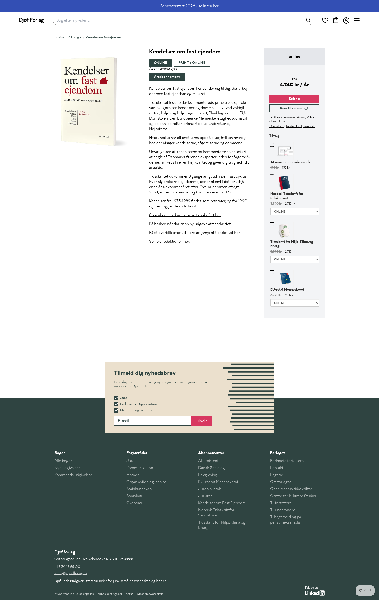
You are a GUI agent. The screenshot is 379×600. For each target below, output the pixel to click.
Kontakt (276, 467)
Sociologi (134, 496)
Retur (129, 594)
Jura (130, 460)
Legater (276, 475)
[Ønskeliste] (325, 20)
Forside (59, 37)
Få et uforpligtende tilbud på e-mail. (292, 126)
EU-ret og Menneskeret (218, 482)
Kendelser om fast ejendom (103, 37)
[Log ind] (346, 20)
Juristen (205, 496)
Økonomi (134, 503)
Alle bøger (74, 37)
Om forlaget (280, 482)
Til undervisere (282, 510)
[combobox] (179, 20)
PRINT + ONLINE (192, 62)
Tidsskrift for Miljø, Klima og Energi (291, 243)
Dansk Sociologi (212, 467)
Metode (132, 475)
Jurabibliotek (209, 489)
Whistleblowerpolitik (149, 594)
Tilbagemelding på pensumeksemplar (285, 520)
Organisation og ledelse (146, 482)
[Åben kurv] (336, 20)
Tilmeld (201, 421)
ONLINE (160, 62)
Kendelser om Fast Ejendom (222, 503)
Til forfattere (280, 503)
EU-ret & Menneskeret (287, 289)
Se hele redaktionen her (169, 241)
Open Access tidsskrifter (291, 489)
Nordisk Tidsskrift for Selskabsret (286, 195)
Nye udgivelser (67, 467)
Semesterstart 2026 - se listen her (189, 6)
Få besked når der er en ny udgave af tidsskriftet (190, 224)
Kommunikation (139, 467)
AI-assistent (208, 460)
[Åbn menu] (357, 20)
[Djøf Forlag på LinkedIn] (315, 593)
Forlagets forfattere (287, 460)
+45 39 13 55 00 (67, 567)
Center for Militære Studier (293, 496)
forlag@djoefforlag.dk (70, 573)
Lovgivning (207, 475)
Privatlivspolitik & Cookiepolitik (74, 594)
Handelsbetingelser (110, 594)
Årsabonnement (167, 77)
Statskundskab (139, 489)
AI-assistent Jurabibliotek (290, 162)
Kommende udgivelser (73, 475)
